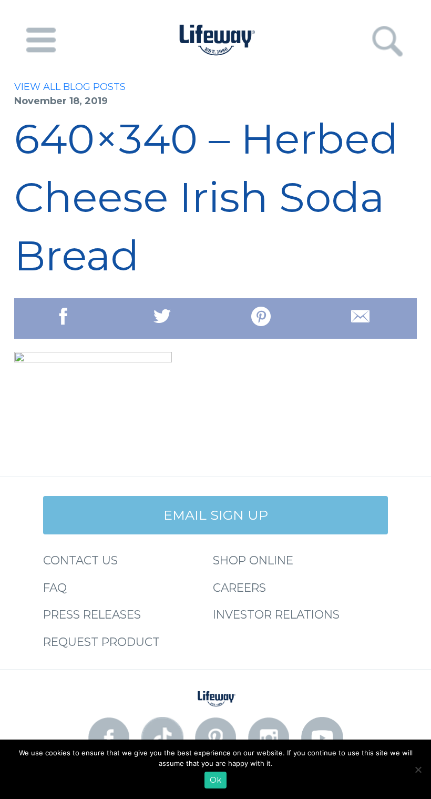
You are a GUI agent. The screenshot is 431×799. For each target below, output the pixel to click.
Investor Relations (276, 614)
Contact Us (80, 560)
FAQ (55, 587)
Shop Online (253, 560)
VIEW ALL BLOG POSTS (70, 87)
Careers (239, 587)
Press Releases (92, 614)
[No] (418, 769)
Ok (215, 780)
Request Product (101, 642)
